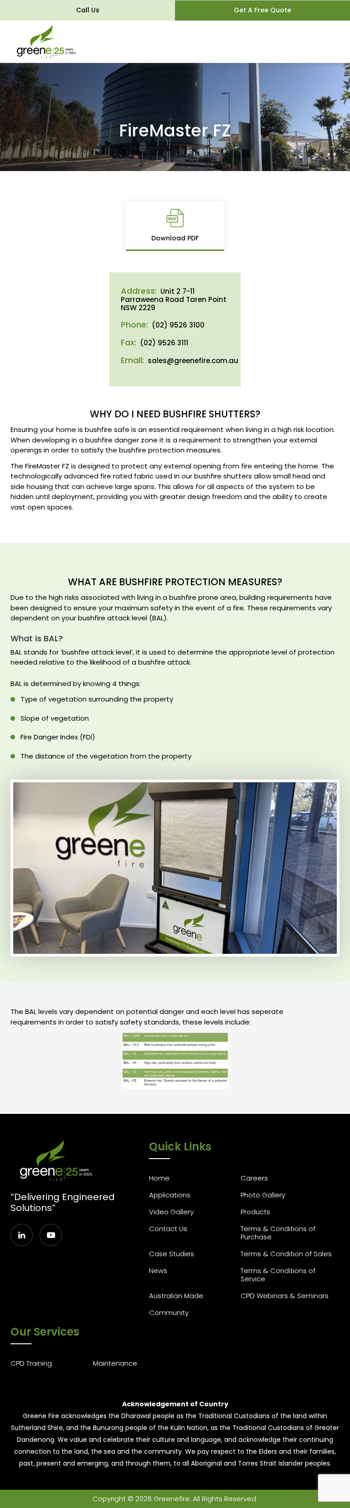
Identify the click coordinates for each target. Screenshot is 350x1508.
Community (169, 1312)
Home (159, 1178)
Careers (254, 1178)
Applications (169, 1195)
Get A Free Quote (262, 10)
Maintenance (115, 1363)
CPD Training (31, 1363)
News (158, 1270)
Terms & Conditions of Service (278, 1275)
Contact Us (168, 1228)
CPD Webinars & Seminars (285, 1295)
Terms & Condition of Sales (286, 1253)
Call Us (87, 10)
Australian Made (176, 1295)
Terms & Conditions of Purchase (278, 1233)
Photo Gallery (263, 1195)
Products (255, 1212)
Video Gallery (171, 1212)
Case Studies (171, 1253)
